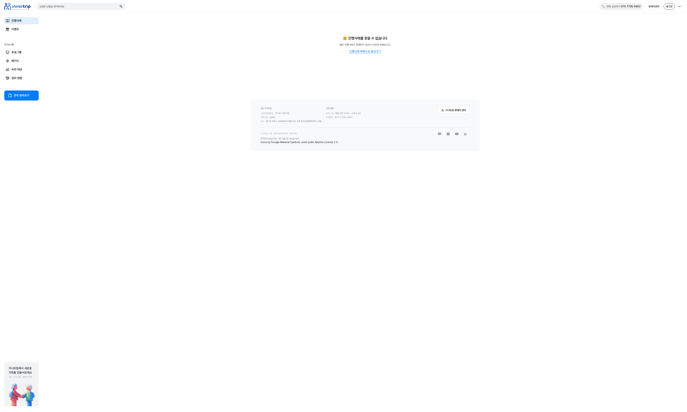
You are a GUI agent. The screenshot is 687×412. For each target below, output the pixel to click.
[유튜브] (457, 134)
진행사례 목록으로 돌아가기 (365, 51)
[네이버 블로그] (439, 134)
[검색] (121, 6)
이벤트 (15, 29)
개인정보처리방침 (281, 133)
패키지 (15, 61)
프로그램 (16, 52)
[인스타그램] (448, 134)
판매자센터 (654, 6)
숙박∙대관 (16, 69)
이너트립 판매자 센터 (455, 110)
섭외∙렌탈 (16, 78)
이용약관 (293, 133)
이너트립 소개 (266, 133)
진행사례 (16, 20)
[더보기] (679, 6)
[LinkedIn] (465, 134)
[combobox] (78, 6)
